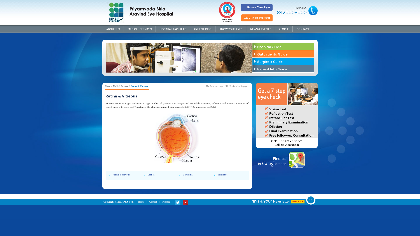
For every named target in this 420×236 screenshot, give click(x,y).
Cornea (151, 175)
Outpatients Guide (272, 54)
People (284, 29)
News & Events (260, 29)
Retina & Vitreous (121, 175)
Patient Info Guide (272, 69)
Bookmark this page (238, 86)
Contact (303, 29)
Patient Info (203, 29)
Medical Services (140, 29)
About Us (113, 29)
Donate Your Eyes (258, 7)
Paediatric (222, 175)
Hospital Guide (269, 47)
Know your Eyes (230, 29)
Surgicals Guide (270, 62)
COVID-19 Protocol (257, 17)
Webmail (166, 201)
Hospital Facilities (173, 29)
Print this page (216, 86)
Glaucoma (187, 175)
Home (107, 86)
